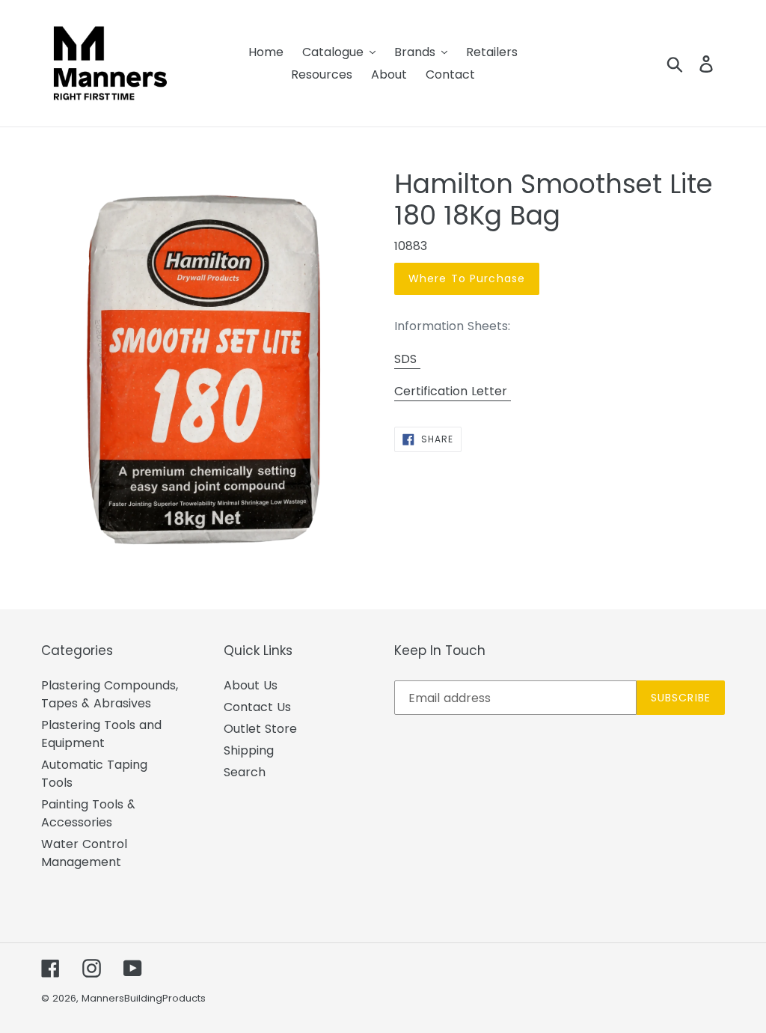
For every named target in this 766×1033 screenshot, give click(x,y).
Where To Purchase (466, 278)
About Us (251, 685)
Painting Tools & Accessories (88, 813)
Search (245, 772)
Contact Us (257, 707)
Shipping (249, 750)
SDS (407, 359)
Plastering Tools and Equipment (101, 734)
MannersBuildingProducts (144, 998)
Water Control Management (84, 853)
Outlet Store (260, 728)
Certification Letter (452, 391)
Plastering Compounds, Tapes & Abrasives (109, 694)
